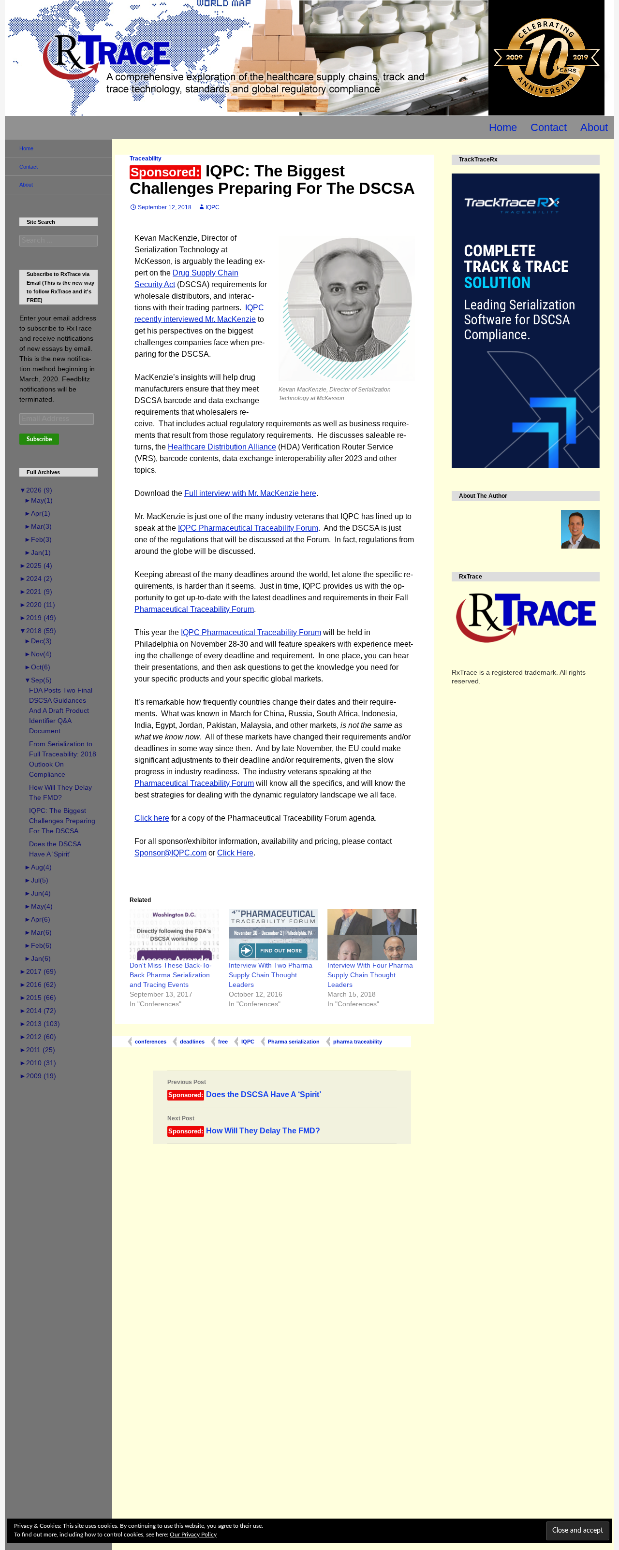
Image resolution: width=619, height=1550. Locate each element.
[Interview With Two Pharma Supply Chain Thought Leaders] (273, 934)
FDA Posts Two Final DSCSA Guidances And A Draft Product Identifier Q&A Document (60, 710)
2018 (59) (37, 631)
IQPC (213, 207)
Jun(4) (37, 893)
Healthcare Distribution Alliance (222, 447)
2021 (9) (35, 591)
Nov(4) (38, 654)
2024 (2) (35, 578)
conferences (150, 1041)
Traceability (146, 158)
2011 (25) (37, 1050)
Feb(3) (38, 539)
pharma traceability (357, 1041)
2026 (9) (35, 490)
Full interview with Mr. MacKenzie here (250, 493)
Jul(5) (36, 880)
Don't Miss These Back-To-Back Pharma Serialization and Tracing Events (171, 974)
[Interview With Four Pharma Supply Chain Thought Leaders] (372, 934)
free (223, 1041)
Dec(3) (38, 641)
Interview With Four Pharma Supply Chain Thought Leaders (370, 974)
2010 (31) (37, 1063)
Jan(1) (37, 552)
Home (503, 127)
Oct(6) (37, 667)
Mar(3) (38, 526)
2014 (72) (37, 1010)
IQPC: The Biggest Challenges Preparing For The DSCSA (62, 821)
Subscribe (39, 439)
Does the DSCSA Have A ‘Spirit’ (244, 1089)
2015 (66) (37, 997)
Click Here (235, 853)
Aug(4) (38, 867)
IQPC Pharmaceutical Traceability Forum (248, 528)
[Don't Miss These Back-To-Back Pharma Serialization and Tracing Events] (174, 934)
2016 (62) (37, 984)
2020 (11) (37, 604)
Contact (549, 127)
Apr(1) (37, 513)
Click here (151, 818)
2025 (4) (35, 565)
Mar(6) (38, 932)
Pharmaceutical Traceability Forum (194, 609)
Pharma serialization (294, 1041)
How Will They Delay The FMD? (243, 1125)
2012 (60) (37, 1037)
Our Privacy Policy (193, 1534)
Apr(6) (37, 919)
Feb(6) (38, 945)
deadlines (192, 1041)
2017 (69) (37, 971)
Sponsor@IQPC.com (170, 853)
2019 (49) (37, 618)
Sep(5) (38, 680)
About (594, 127)
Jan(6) (37, 958)
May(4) (38, 906)
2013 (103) (39, 1024)
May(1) (38, 500)
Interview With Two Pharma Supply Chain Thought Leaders (270, 974)
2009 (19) (37, 1076)
